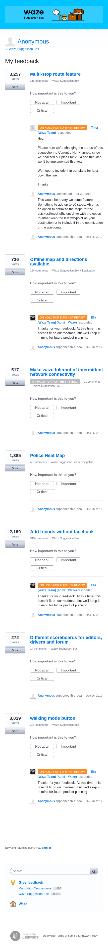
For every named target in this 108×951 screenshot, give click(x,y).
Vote (15, 86)
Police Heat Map (47, 455)
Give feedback (31, 882)
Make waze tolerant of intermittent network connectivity (66, 372)
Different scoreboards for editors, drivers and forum (66, 640)
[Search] (94, 871)
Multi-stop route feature (55, 74)
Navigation (88, 270)
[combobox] (51, 871)
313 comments (39, 538)
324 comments (39, 724)
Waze (23, 904)
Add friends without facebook (62, 531)
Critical (45, 110)
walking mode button (52, 718)
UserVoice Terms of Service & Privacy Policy (70, 935)
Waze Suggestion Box (65, 80)
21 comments (92, 381)
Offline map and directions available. (58, 261)
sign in (46, 847)
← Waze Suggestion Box (22, 49)
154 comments (39, 270)
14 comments (38, 648)
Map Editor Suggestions (35, 888)
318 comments (39, 80)
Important (70, 102)
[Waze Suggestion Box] (54, 14)
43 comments (38, 462)
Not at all (44, 102)
